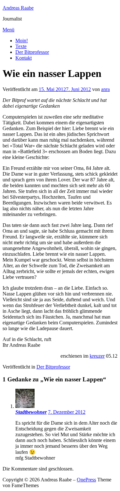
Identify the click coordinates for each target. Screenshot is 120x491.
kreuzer (97, 356)
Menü (8, 29)
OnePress (86, 479)
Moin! (21, 40)
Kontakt (23, 58)
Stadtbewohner (31, 412)
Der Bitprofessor (32, 52)
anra (105, 89)
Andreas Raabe (18, 8)
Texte (21, 46)
